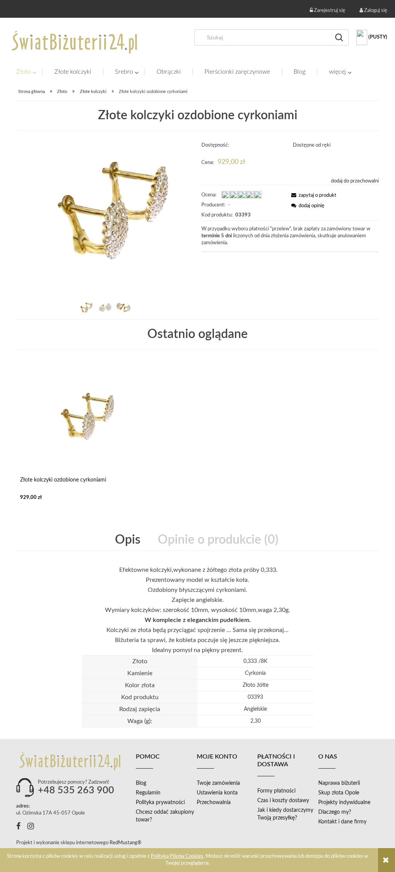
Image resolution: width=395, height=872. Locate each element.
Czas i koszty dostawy (283, 800)
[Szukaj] (339, 37)
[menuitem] (29, 72)
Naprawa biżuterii (339, 783)
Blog (141, 783)
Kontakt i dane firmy (342, 822)
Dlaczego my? (334, 812)
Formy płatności (276, 791)
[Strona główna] (75, 42)
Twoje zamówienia (218, 783)
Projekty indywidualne (344, 802)
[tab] (128, 540)
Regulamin (148, 793)
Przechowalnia (214, 802)
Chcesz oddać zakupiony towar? (165, 816)
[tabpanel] (197, 610)
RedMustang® (126, 842)
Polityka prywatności (160, 802)
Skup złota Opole (338, 793)
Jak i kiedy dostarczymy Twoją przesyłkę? (285, 814)
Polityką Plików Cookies (177, 856)
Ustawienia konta (217, 793)
